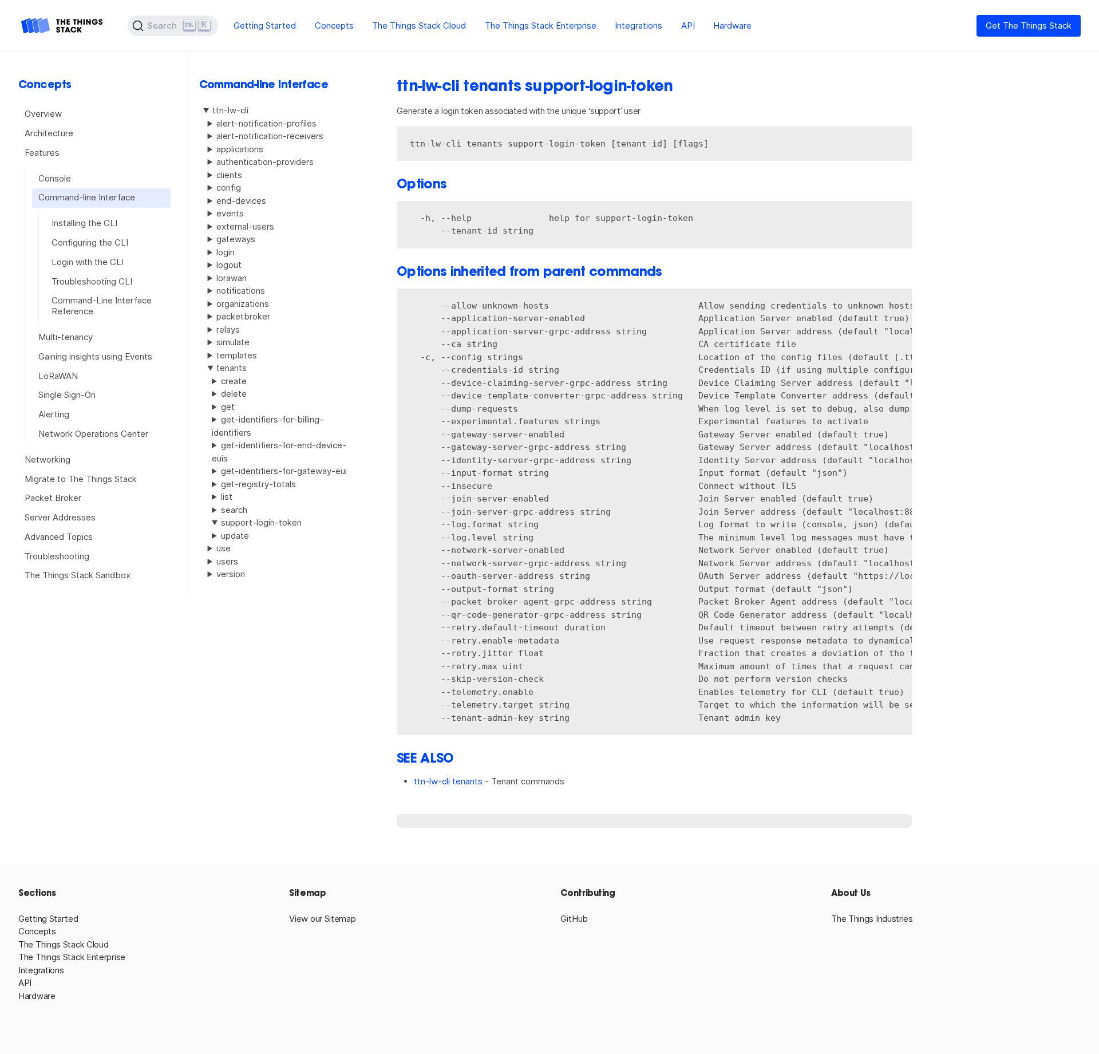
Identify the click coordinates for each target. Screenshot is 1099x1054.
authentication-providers (265, 161)
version (230, 574)
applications (239, 149)
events (230, 213)
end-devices (241, 200)
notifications (240, 290)
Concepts (334, 25)
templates (236, 355)
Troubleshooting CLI (92, 280)
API (688, 25)
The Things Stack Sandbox (78, 575)
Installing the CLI (84, 223)
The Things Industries (872, 918)
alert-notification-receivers (269, 136)
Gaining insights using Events (95, 356)
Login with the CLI (88, 261)
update (235, 535)
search (234, 509)
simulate (233, 342)
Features (42, 152)
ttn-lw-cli (230, 110)
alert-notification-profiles (266, 123)
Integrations (638, 25)
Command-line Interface (86, 197)
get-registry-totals (258, 484)
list (226, 496)
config (228, 187)
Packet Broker (53, 497)
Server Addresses (60, 517)
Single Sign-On (67, 394)
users (227, 561)
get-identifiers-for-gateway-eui (284, 470)
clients (229, 174)
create (234, 381)
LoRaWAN (58, 375)
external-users (245, 226)
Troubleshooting (57, 555)
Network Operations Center (93, 433)
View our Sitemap (322, 918)
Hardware (732, 25)
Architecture (49, 133)
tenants (231, 367)
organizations (242, 303)
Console (54, 177)
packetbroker (243, 316)
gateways (235, 239)
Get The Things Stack (1029, 25)
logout (229, 264)
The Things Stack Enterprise (540, 25)
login (225, 252)
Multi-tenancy (65, 336)
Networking (47, 459)
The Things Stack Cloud (419, 25)
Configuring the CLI (90, 242)
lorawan (231, 278)
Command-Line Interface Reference (102, 306)
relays (228, 329)
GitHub (574, 918)
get (228, 406)
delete (234, 393)
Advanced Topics (59, 536)
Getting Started (265, 25)
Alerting (53, 414)
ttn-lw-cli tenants (448, 781)
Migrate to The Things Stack (81, 478)
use (223, 548)
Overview (43, 113)
